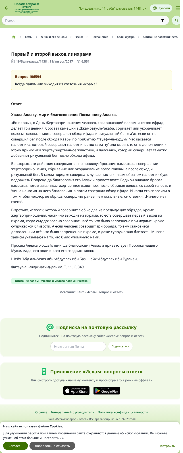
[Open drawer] (178, 8)
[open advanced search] (163, 20)
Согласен (15, 446)
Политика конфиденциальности (123, 412)
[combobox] (82, 20)
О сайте (41, 412)
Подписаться (120, 346)
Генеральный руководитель (72, 412)
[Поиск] (176, 20)
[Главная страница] (14, 37)
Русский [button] (164, 8)
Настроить (166, 446)
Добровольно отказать (52, 446)
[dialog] (90, 437)
